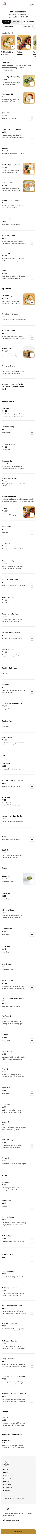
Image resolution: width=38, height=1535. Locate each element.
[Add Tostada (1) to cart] (32, 1111)
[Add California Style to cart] (12, 47)
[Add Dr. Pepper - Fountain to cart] (32, 1348)
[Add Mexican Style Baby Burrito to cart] (32, 822)
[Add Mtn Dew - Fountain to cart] (32, 1330)
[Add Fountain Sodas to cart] (32, 1224)
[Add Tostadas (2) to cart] (32, 260)
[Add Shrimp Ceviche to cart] (32, 603)
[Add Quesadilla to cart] (32, 118)
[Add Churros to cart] (32, 1424)
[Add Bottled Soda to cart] (32, 1206)
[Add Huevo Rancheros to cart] (32, 656)
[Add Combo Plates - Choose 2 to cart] (32, 207)
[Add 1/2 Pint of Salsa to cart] (32, 917)
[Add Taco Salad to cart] (32, 415)
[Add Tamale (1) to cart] (32, 1164)
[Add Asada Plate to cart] (32, 532)
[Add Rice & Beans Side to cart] (32, 242)
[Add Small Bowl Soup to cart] (32, 432)
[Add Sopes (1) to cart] (32, 1129)
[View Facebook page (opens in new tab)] (4, 1509)
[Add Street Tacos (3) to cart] (32, 568)
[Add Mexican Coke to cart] (32, 1259)
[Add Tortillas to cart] (32, 1040)
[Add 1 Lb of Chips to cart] (32, 934)
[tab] (6, 22)
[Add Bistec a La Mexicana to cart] (32, 585)
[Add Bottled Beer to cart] (32, 1447)
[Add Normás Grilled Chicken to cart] (32, 638)
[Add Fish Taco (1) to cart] (32, 1023)
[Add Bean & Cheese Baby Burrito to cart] (32, 786)
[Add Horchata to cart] (32, 1189)
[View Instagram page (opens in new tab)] (7, 1509)
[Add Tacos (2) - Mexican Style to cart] (32, 84)
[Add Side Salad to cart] (32, 1093)
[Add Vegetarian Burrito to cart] (32, 373)
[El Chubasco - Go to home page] (5, 4)
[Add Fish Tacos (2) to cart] (32, 189)
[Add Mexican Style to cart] (32, 355)
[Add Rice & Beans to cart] (32, 857)
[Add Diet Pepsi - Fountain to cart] (32, 1295)
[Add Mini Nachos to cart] (32, 804)
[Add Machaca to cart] (32, 691)
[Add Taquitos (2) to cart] (32, 225)
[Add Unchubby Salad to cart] (32, 468)
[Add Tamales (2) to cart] (32, 550)
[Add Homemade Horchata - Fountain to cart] (32, 1400)
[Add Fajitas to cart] (28, 47)
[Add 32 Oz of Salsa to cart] (32, 987)
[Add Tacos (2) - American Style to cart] (32, 136)
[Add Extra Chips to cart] (32, 952)
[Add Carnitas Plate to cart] (32, 727)
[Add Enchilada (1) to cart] (32, 1058)
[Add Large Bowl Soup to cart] (32, 450)
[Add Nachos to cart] (32, 154)
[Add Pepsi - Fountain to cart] (32, 1277)
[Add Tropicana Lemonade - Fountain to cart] (32, 1383)
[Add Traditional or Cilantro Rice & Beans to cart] (32, 1005)
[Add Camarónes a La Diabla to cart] (32, 621)
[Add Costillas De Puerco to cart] (32, 674)
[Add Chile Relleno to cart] (32, 744)
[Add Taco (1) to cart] (32, 1076)
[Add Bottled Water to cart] (32, 1242)
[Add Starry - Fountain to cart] (32, 1365)
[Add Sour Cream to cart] (32, 970)
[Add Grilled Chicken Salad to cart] (32, 485)
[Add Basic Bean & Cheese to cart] (32, 320)
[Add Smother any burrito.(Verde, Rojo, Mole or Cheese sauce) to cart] (32, 390)
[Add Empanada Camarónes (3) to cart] (32, 709)
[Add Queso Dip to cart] (32, 899)
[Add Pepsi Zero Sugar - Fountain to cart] (32, 1312)
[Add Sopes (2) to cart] (32, 277)
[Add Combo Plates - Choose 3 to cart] (32, 172)
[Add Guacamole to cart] (32, 882)
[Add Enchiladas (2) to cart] (32, 101)
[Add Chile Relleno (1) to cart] (32, 1146)
